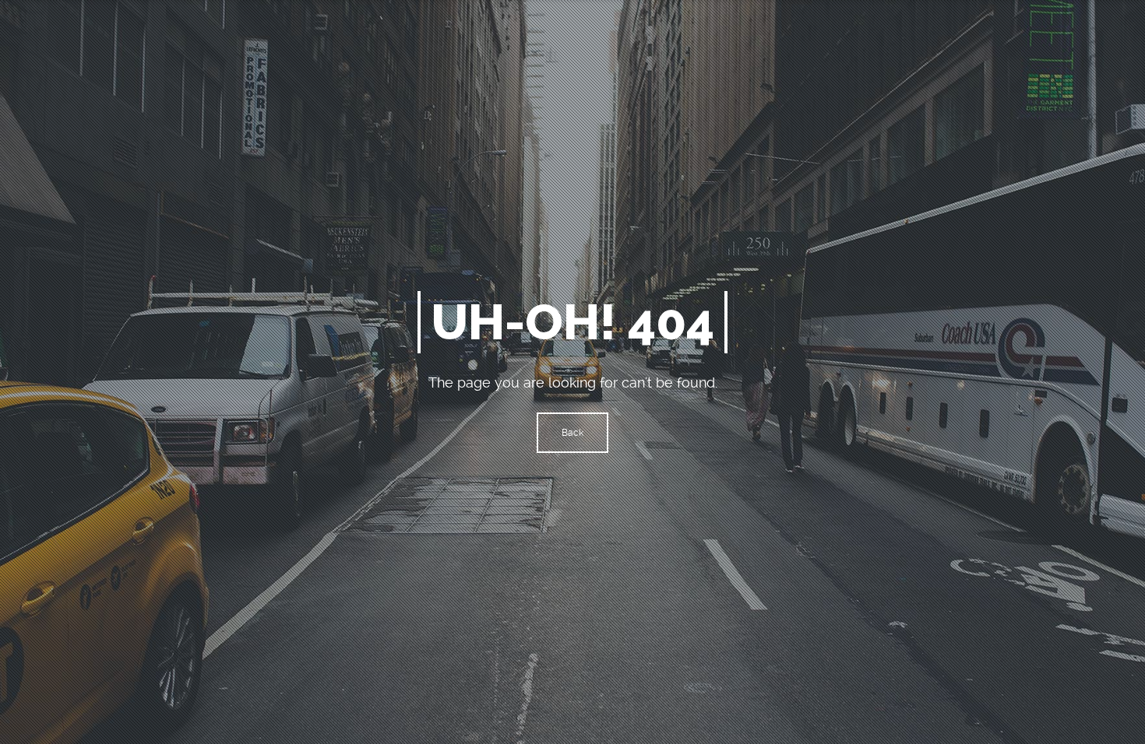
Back (572, 432)
